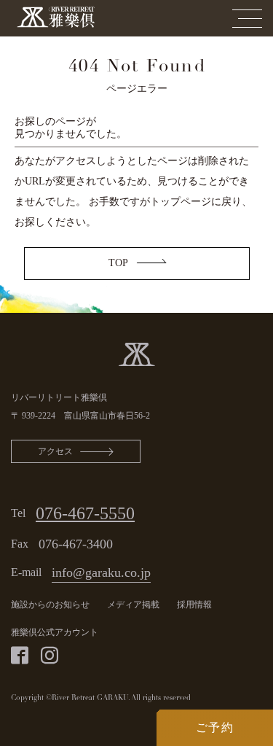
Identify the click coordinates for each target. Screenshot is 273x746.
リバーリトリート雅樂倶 (59, 397)
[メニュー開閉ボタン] (247, 18)
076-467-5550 (85, 513)
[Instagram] (49, 655)
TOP (118, 262)
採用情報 (194, 604)
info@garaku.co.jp (101, 572)
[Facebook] (19, 655)
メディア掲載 (133, 604)
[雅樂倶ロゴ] (136, 353)
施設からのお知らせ (50, 604)
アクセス (55, 451)
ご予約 (215, 727)
